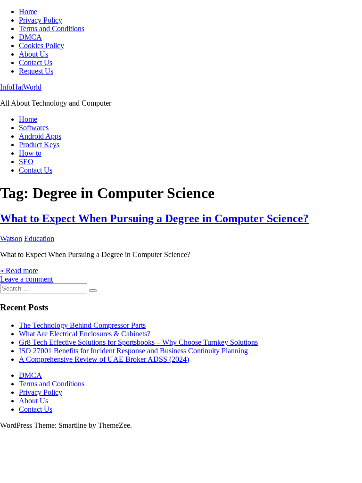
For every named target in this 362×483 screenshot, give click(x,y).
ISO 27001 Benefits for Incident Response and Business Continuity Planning (133, 351)
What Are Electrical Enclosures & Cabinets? (84, 334)
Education (39, 238)
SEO (26, 162)
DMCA (30, 37)
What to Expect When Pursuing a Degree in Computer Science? (154, 218)
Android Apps (40, 136)
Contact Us (35, 62)
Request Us (36, 71)
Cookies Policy (41, 46)
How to (30, 153)
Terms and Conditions (51, 29)
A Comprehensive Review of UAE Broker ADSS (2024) (104, 359)
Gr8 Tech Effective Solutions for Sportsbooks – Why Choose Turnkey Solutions (138, 342)
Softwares (34, 128)
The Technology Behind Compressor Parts (82, 325)
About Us (33, 54)
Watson (11, 238)
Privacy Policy (40, 20)
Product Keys (39, 145)
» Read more (19, 270)
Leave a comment (26, 279)
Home (28, 12)
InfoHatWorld (20, 87)
